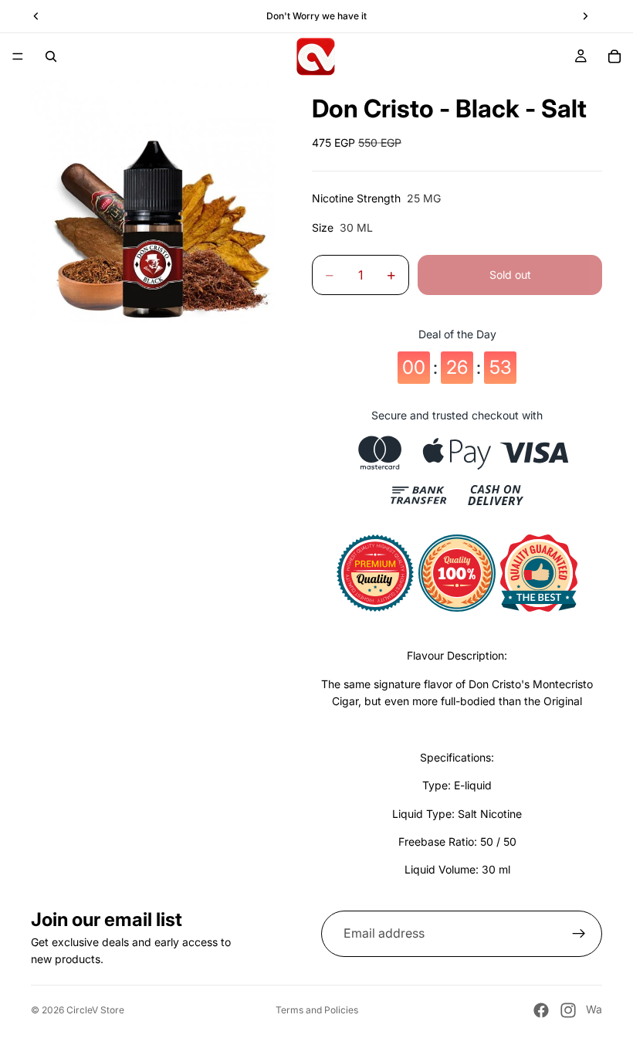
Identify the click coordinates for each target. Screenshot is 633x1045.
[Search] (51, 56)
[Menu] (18, 56)
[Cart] (614, 56)
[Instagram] (568, 1010)
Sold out (510, 274)
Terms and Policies (317, 1010)
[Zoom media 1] (153, 202)
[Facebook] (541, 1010)
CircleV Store (95, 1010)
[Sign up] (579, 934)
